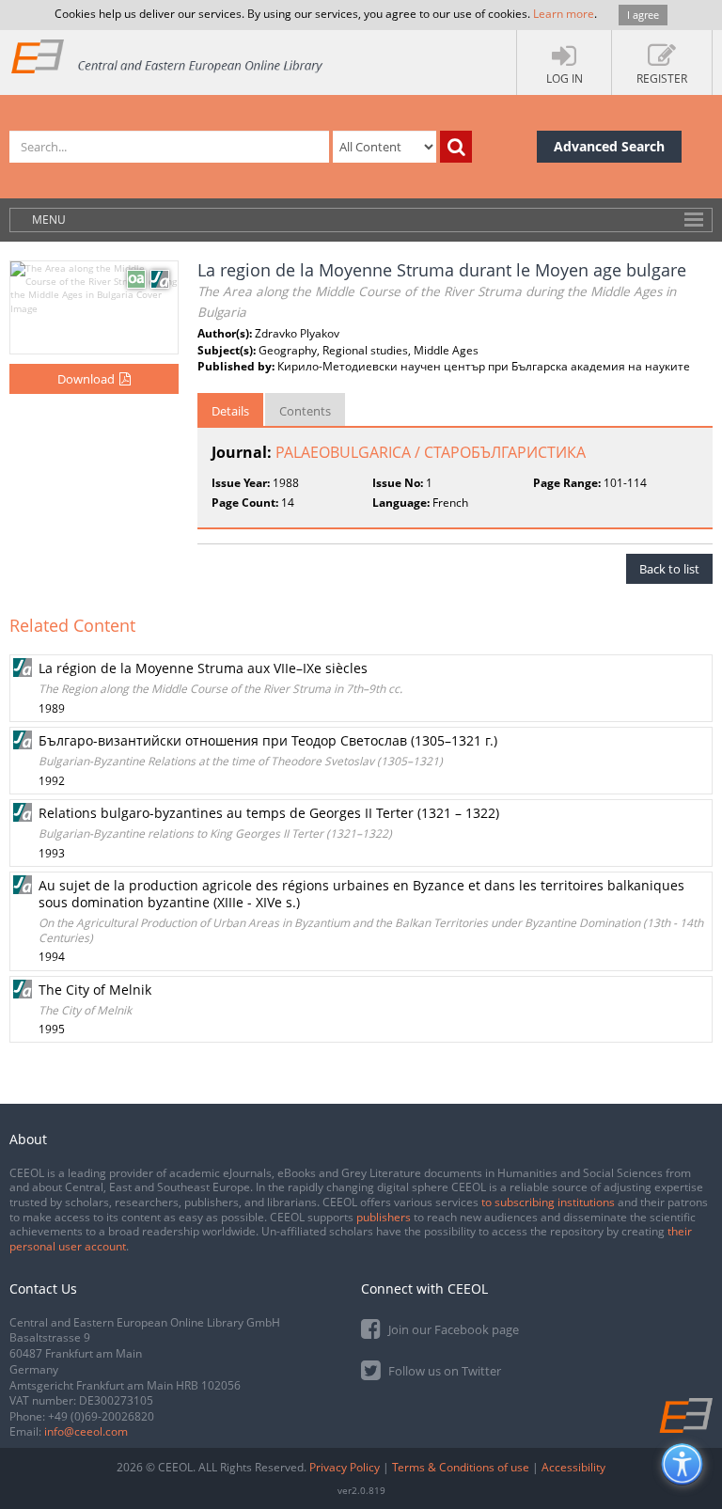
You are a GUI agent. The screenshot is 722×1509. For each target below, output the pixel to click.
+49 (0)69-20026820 (101, 1416)
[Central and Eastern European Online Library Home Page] (167, 56)
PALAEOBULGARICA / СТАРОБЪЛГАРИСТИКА (430, 452)
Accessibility (573, 1467)
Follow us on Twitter (443, 1370)
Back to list (669, 568)
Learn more (563, 14)
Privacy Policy (344, 1467)
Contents (305, 410)
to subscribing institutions (548, 1202)
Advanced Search (609, 146)
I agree (643, 15)
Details (230, 410)
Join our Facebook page (452, 1329)
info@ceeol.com (86, 1431)
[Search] (456, 147)
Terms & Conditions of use (460, 1467)
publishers (383, 1217)
